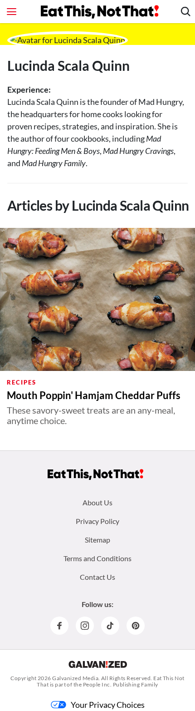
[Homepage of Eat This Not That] (95, 474)
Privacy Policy (97, 521)
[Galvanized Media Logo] (97, 664)
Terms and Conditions (97, 558)
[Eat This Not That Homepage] (100, 12)
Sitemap (97, 539)
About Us (97, 502)
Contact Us (97, 577)
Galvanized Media (75, 678)
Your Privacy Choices (108, 705)
